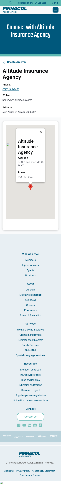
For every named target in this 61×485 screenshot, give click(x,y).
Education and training (30, 385)
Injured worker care (30, 374)
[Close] (41, 132)
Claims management (30, 334)
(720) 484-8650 (11, 89)
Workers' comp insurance (30, 329)
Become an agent (30, 390)
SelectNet (30, 350)
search (10, 2)
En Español (40, 3)
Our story (30, 289)
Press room (30, 310)
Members (30, 259)
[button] (53, 3)
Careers (30, 305)
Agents (30, 270)
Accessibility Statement (43, 471)
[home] (15, 10)
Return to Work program (30, 339)
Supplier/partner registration (30, 395)
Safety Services (30, 345)
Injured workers (30, 265)
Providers (30, 275)
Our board (30, 299)
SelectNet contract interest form (30, 400)
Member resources (30, 369)
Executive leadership (30, 294)
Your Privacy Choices (30, 475)
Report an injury (25, 3)
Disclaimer (9, 471)
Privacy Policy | (23, 471)
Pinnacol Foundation (30, 315)
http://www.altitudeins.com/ (17, 100)
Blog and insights (30, 379)
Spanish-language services (30, 355)
